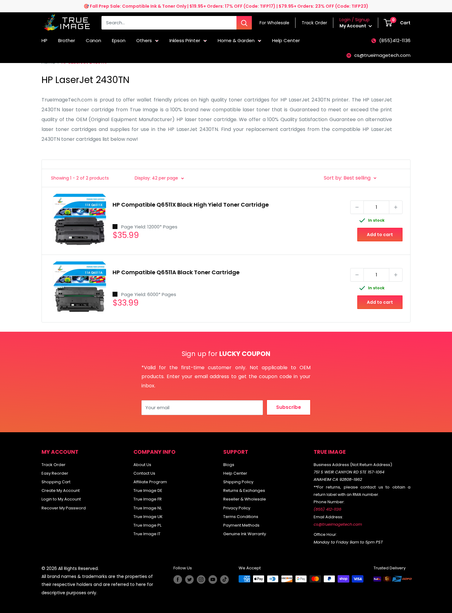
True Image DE (147, 490)
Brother (66, 40)
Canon (93, 40)
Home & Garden (236, 40)
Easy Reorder (55, 473)
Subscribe (288, 407)
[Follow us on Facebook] (177, 579)
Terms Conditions (240, 517)
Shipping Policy (238, 482)
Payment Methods (241, 525)
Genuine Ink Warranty (244, 534)
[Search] (244, 23)
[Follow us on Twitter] (189, 579)
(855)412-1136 (394, 40)
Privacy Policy (236, 508)
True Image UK (148, 517)
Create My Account (61, 490)
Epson (118, 40)
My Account (353, 26)
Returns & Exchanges (244, 490)
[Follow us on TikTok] (224, 579)
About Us (142, 465)
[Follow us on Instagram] (201, 579)
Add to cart (380, 234)
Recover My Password (64, 508)
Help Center (286, 40)
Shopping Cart (56, 482)
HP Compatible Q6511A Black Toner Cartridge (176, 272)
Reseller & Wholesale (244, 499)
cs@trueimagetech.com (382, 55)
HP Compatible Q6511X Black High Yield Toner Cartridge (191, 204)
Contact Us (144, 473)
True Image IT (147, 534)
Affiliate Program (150, 482)
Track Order (53, 465)
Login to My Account (61, 499)
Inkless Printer (184, 40)
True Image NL (147, 508)
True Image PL (147, 525)
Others (144, 40)
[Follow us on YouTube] (212, 579)
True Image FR (147, 499)
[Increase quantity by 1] (395, 207)
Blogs (228, 465)
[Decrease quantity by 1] (357, 207)
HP (44, 40)
